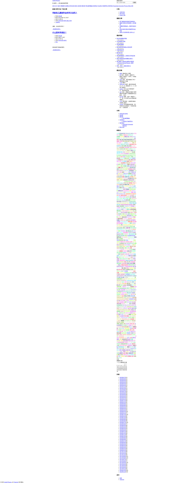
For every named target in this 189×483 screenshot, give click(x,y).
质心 (122, 224)
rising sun (122, 84)
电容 (124, 152)
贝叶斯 (131, 210)
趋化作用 (125, 226)
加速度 (127, 144)
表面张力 (130, 345)
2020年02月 (123, 411)
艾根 (121, 340)
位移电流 (128, 220)
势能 (118, 149)
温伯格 (122, 136)
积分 (118, 147)
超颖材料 (125, 308)
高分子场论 (120, 198)
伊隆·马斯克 (120, 323)
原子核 (120, 357)
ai (120, 351)
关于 (56, 6)
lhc (131, 244)
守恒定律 (125, 178)
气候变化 (124, 334)
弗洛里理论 (126, 167)
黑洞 (132, 314)
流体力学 (125, 173)
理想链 (122, 153)
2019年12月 (123, 414)
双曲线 (125, 251)
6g (117, 346)
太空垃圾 (124, 263)
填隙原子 (126, 234)
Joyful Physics (56, 0)
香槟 (129, 258)
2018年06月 (123, 442)
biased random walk (128, 224)
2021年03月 (123, 397)
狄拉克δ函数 (124, 212)
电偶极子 (130, 149)
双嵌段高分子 (125, 201)
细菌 (119, 167)
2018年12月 (123, 433)
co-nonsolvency (122, 288)
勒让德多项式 (126, 141)
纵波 (132, 342)
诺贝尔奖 (132, 295)
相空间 (118, 153)
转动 (125, 337)
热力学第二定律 (124, 300)
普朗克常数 (131, 265)
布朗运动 (133, 351)
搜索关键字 (120, 0)
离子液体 (119, 142)
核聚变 (121, 353)
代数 (125, 247)
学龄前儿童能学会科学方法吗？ (64, 13)
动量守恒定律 (132, 147)
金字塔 (129, 308)
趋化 (124, 227)
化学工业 (125, 314)
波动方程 (124, 217)
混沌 (118, 172)
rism (118, 261)
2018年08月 (123, 439)
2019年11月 (123, 416)
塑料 (130, 198)
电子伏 (132, 294)
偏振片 (132, 212)
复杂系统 (127, 328)
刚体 (128, 161)
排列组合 (130, 169)
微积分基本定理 (123, 258)
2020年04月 (123, 408)
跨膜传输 (128, 162)
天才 (119, 212)
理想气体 (125, 354)
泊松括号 (125, 179)
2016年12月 (123, 470)
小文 (121, 101)
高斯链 (130, 173)
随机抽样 (119, 333)
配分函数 (124, 145)
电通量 (122, 294)
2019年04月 (123, 427)
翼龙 (131, 196)
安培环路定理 (124, 221)
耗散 (119, 224)
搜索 (134, 2)
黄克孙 (121, 169)
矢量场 (121, 179)
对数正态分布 (120, 306)
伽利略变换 (120, 152)
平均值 (125, 223)
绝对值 (122, 249)
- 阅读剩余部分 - (56, 29)
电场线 (118, 294)
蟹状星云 (119, 210)
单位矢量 (121, 348)
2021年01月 (123, 399)
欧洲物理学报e (131, 235)
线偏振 (120, 213)
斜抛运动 (120, 159)
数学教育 (120, 229)
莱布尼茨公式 (125, 319)
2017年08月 (123, 458)
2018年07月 (123, 441)
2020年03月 (123, 410)
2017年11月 (123, 453)
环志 (118, 244)
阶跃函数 (125, 232)
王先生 (121, 104)
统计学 (121, 331)
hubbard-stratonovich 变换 (123, 309)
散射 (128, 288)
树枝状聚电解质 (123, 345)
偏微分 (132, 175)
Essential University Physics (120, 6)
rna (134, 339)
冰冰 (121, 79)
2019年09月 (123, 419)
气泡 (132, 258)
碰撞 (124, 189)
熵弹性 (121, 232)
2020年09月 (123, 403)
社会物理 (121, 316)
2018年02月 (123, 448)
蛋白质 (129, 339)
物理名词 (134, 198)
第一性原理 (132, 322)
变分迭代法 (126, 190)
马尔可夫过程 (120, 299)
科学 (119, 164)
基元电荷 (119, 292)
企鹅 (135, 243)
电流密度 (121, 337)
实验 (118, 258)
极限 (129, 255)
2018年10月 (123, 436)
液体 (135, 260)
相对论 (125, 164)
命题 (122, 209)
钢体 (120, 339)
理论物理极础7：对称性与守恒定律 (126, 55)
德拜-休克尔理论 (132, 278)
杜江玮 (121, 96)
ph (132, 285)
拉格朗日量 (122, 149)
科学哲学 (128, 192)
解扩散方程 (120, 52)
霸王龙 (134, 196)
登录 (121, 478)
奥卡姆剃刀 (125, 325)
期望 (128, 223)
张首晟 (124, 329)
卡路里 (134, 218)
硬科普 (83, 6)
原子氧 (128, 261)
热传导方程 (127, 257)
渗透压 (126, 142)
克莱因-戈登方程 (126, 350)
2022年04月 (123, 382)
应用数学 (128, 274)
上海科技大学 (121, 312)
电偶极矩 (128, 156)
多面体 (132, 283)
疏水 (119, 320)
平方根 (131, 249)
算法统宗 (121, 302)
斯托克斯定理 (126, 291)
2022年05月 (123, 380)
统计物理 (125, 169)
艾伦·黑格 (123, 207)
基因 (120, 187)
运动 (127, 255)
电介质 (133, 166)
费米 (125, 346)
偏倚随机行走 (132, 144)
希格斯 (128, 333)
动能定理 (130, 353)
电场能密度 (120, 305)
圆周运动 (130, 135)
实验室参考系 (124, 343)
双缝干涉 (121, 175)
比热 (135, 299)
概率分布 (122, 241)
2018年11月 (123, 434)
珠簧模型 (121, 261)
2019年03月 (123, 428)
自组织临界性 (120, 297)
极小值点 (124, 268)
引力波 (133, 145)
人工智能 (124, 161)
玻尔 (118, 186)
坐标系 (122, 254)
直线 (118, 251)
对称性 (131, 136)
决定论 (124, 252)
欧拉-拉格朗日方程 (128, 269)
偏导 (125, 302)
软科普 (79, 6)
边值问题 (125, 159)
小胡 (121, 82)
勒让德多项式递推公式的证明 (124, 47)
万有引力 (125, 135)
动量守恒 (121, 272)
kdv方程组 (127, 348)
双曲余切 (132, 213)
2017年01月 (123, 468)
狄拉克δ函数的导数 (122, 38)
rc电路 (130, 325)
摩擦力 (121, 135)
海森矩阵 (131, 268)
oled (118, 209)
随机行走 (126, 136)
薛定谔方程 (130, 217)
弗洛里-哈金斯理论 (121, 280)
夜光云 (124, 286)
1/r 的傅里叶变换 (121, 41)
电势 (134, 149)
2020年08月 (123, 405)
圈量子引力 (120, 308)
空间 (132, 181)
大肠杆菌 (127, 227)
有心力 (122, 181)
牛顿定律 (132, 348)
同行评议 (121, 247)
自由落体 (123, 162)
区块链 (127, 329)
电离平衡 (121, 184)
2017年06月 (123, 461)
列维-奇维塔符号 (128, 275)
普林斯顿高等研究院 (129, 336)
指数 (128, 247)
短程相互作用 (130, 243)
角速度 (131, 254)
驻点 (121, 285)
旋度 (124, 156)
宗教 (124, 323)
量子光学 (120, 354)
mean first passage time (123, 203)
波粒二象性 (127, 175)
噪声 (133, 325)
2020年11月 (123, 402)
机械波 (126, 342)
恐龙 (128, 195)
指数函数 (119, 286)
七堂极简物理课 (128, 266)
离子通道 (126, 316)
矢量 (118, 133)
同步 (123, 328)
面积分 (126, 294)
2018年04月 (123, 445)
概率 (131, 223)
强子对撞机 (127, 244)
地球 (119, 230)
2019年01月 (123, 431)
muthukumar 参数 (131, 280)
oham (129, 187)
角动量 (122, 277)
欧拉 (129, 212)
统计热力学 (126, 305)
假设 (132, 257)
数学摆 (121, 240)
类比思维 (126, 322)
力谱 (128, 213)
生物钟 (120, 329)
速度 (123, 172)
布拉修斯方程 (128, 320)
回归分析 (124, 333)
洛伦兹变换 (121, 342)
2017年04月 (123, 464)
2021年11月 (123, 386)
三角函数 (131, 319)
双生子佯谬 (127, 295)
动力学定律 (120, 252)
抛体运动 (120, 190)
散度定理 (120, 291)
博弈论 (128, 209)
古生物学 (132, 195)
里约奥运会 (129, 230)
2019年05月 (123, 425)
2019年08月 (123, 420)
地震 (123, 187)
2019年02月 (123, 430)
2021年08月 (123, 389)
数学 (134, 150)
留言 (59, 6)
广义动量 (130, 271)
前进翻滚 (130, 226)
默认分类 (130, 6)
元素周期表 (121, 336)
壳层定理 (130, 232)
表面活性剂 (122, 260)
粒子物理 (129, 302)
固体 (122, 234)
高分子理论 (126, 198)
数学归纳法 (131, 277)
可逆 (128, 252)
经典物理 (131, 170)
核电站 (121, 246)
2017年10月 (123, 454)
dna (129, 238)
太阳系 (122, 356)
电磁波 (127, 189)
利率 (119, 254)
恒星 (126, 356)
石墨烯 (129, 356)
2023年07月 (123, 377)
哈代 (121, 156)
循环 (130, 252)
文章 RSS (122, 12)
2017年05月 (123, 462)
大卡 (124, 220)
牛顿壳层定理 (120, 50)
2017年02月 (123, 467)
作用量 (131, 176)
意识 (125, 297)
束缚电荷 (125, 218)
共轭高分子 (127, 206)
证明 (122, 164)
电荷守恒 (124, 292)
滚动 (132, 350)
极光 (124, 246)
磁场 (123, 282)
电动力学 (120, 189)
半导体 (132, 206)
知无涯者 (126, 147)
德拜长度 (119, 282)
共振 (131, 328)
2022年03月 (123, 383)
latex (121, 138)
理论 (134, 257)
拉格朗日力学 (127, 272)
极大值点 (119, 268)
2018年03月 (123, 447)
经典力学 (129, 251)
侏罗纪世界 (124, 195)
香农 (127, 353)
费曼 (128, 164)
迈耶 (132, 356)
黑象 (132, 192)
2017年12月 (123, 451)
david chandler (129, 260)
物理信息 (119, 237)
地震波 (130, 317)
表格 (119, 195)
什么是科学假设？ (59, 32)
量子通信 (121, 186)
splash (125, 285)
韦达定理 (128, 289)
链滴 (122, 167)
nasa (118, 331)
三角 (120, 172)
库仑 (134, 291)
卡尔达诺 (122, 289)
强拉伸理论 (131, 138)
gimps (122, 311)
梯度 (118, 139)
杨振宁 (131, 161)
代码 (124, 192)
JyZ (121, 92)
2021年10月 (123, 388)
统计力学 (125, 238)
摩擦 (134, 263)
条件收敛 (119, 201)
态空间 (134, 251)
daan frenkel (121, 235)
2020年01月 (123, 413)
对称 (119, 277)
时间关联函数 (125, 326)
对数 (131, 247)
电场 (134, 136)
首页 (53, 6)
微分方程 (119, 161)
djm (118, 192)
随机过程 (126, 158)
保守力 (134, 190)
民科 (124, 351)
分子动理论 (131, 354)
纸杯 (121, 73)
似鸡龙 (127, 196)
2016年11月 (123, 471)
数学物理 (133, 274)
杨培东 (127, 312)
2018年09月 (123, 437)
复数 (128, 166)
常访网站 (66, 6)
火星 (118, 345)
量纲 (128, 346)
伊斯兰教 (132, 323)
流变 (119, 314)
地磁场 (127, 246)
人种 (121, 317)
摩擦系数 (130, 221)
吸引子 (131, 326)
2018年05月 (123, 444)
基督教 (127, 323)
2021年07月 (123, 391)
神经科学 (129, 297)
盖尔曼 (129, 343)
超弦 (133, 317)
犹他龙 (121, 196)
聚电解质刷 (122, 133)
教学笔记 (110, 6)
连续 (124, 255)
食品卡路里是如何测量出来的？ (125, 58)
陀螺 (120, 334)
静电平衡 (126, 183)
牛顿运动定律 (124, 265)
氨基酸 (118, 340)
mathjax (121, 192)
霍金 (130, 186)
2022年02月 (123, 385)
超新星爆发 (133, 209)
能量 (123, 176)
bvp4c (118, 138)
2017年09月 (123, 456)
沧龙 (124, 196)
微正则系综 (132, 234)
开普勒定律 (127, 181)
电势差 (130, 183)
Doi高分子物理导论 (103, 6)
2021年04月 (123, 396)
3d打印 (133, 343)
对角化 (132, 309)
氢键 (135, 285)
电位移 (130, 218)
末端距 (125, 166)
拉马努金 (121, 147)
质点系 (120, 176)
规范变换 (129, 282)
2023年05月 (123, 379)
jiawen (121, 89)
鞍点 (128, 268)
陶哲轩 (130, 142)
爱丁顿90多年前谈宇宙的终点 (127, 21)
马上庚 (123, 200)
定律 (127, 200)
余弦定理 (129, 334)
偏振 (121, 166)
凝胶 (130, 190)
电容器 (122, 158)
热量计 (118, 220)
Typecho (122, 479)
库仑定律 (129, 145)
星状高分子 (128, 152)
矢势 (125, 282)
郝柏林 (131, 312)
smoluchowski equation (126, 204)
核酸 (132, 339)
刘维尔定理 (131, 179)
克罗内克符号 (120, 275)
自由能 (133, 152)
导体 (132, 156)
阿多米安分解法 (130, 133)
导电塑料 (121, 206)
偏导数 (134, 266)
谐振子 (134, 345)
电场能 (134, 303)
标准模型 (126, 153)
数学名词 (119, 200)
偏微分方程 (121, 257)
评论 (56, 42)
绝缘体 (133, 292)
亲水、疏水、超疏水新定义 (124, 66)
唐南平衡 (125, 278)
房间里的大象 (121, 193)
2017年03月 (123, 465)
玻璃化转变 (131, 237)
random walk (129, 241)
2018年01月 (123, 450)
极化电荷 (120, 218)
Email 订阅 (122, 15)
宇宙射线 (126, 186)
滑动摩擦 (120, 223)
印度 (134, 181)
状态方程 (134, 308)
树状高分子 (132, 184)
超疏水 (128, 150)
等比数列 (132, 238)
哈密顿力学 (131, 178)
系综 (120, 350)
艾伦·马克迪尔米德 (131, 207)
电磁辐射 (133, 261)
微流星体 (119, 263)
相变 (132, 150)
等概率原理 (132, 300)
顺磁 (127, 240)
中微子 (132, 333)
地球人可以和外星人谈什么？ (127, 32)
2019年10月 (123, 417)
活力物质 (120, 238)
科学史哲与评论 (73, 6)
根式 (134, 249)
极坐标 (126, 172)
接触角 (122, 320)
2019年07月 (123, 422)
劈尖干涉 (130, 340)
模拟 (126, 235)
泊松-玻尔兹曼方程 (121, 150)
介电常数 (134, 297)
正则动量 (124, 283)
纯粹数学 (122, 274)
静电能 (118, 158)
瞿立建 (60, 16)
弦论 (123, 142)
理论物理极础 (89, 6)
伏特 (129, 294)
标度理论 (119, 145)
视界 (128, 337)
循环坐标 (120, 269)
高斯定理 (122, 144)
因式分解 (126, 249)
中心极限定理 (131, 331)
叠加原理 (129, 292)
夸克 (130, 158)
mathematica (120, 183)
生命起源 (124, 339)
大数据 (120, 328)
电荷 (132, 291)
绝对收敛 (133, 200)
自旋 (119, 162)
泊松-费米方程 (132, 159)
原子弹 (131, 346)
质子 (130, 303)
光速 (131, 337)
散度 (127, 149)
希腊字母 (131, 288)
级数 (129, 200)
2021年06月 (123, 393)
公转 (122, 314)
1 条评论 (57, 22)
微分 (129, 172)
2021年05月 (123, 394)
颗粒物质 (125, 317)
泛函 (121, 271)
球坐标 (132, 286)
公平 (125, 306)
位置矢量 (127, 254)
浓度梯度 (120, 226)
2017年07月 (123, 459)
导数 (133, 142)
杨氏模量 (125, 340)
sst (135, 138)
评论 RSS (122, 13)
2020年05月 (123, 407)
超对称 (127, 303)
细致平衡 (126, 184)
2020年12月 (123, 400)
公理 (125, 209)
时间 (135, 306)
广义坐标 (125, 271)
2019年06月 (123, 424)
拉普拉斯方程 (130, 306)
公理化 (126, 277)
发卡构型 (125, 229)
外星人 (127, 351)
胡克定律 (129, 215)
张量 (118, 353)
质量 (118, 175)
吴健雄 (122, 322)
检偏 (126, 213)
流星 (119, 356)
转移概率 (126, 299)
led (120, 209)
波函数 (120, 217)
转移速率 (131, 299)
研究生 (123, 303)
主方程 (118, 300)
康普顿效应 (121, 346)
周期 (124, 240)
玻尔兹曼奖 (125, 237)
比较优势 (132, 164)
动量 (129, 314)
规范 (133, 282)
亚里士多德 (130, 263)
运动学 (121, 255)
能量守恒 (127, 176)
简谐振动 (123, 230)
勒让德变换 (127, 311)
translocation (132, 201)
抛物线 (121, 251)
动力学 (134, 173)
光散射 (128, 286)
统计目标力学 (132, 305)
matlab (118, 136)
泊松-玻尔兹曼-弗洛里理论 (126, 139)
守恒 (135, 170)
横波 (129, 342)
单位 (119, 265)
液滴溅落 (129, 285)
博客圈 (62, 6)
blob (123, 295)
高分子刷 (125, 138)
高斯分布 (126, 170)
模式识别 (121, 244)
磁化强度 (130, 240)
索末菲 (126, 187)
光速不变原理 (125, 210)
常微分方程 (133, 141)
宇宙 (134, 183)
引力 (134, 156)
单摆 (118, 240)
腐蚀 (125, 261)
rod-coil (130, 229)
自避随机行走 (122, 243)
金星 (124, 353)
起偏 (123, 213)
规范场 (128, 283)
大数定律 (125, 331)
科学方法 (120, 173)
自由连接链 (123, 215)
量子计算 (132, 329)
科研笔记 (95, 6)
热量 (121, 220)
